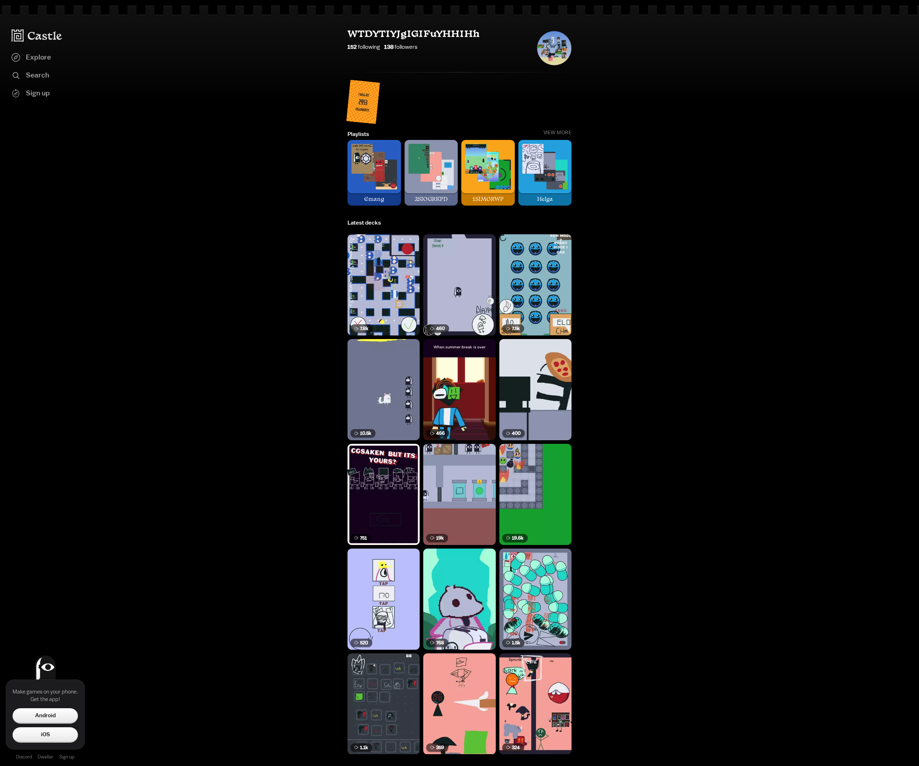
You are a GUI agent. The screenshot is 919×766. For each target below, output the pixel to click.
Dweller (45, 757)
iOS (45, 734)
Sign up (66, 757)
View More (558, 132)
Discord (24, 757)
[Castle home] (36, 35)
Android (45, 715)
